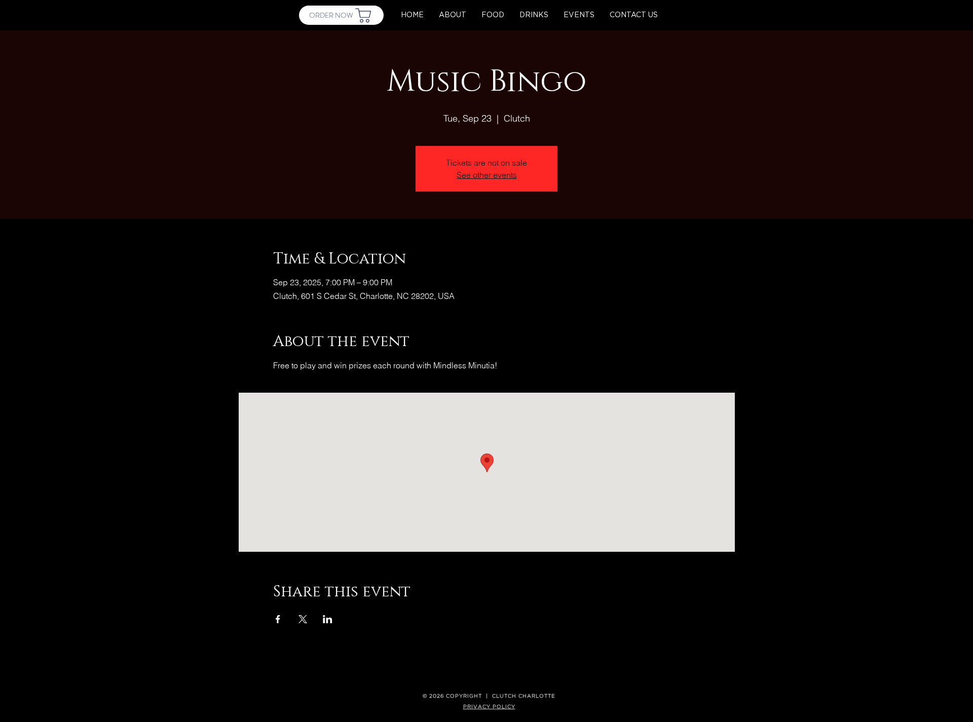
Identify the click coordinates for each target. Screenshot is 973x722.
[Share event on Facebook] (278, 619)
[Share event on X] (303, 619)
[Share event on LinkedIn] (327, 619)
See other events (487, 175)
